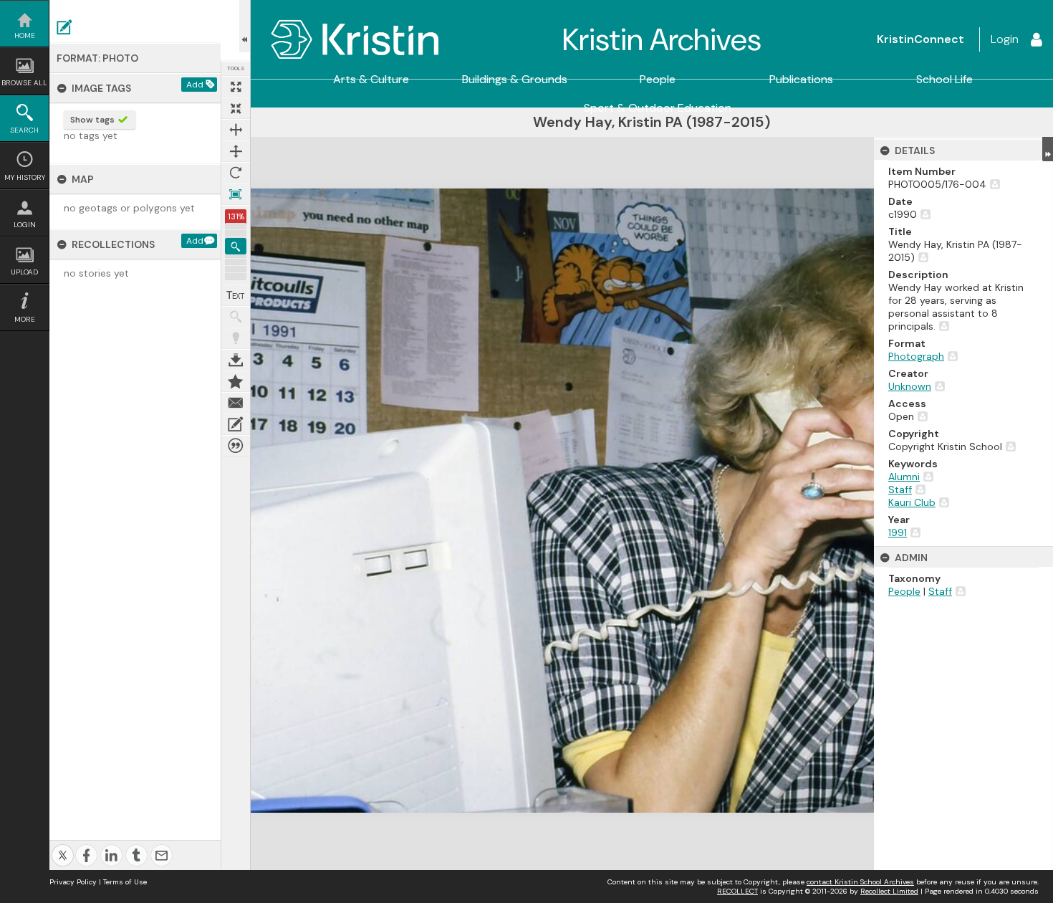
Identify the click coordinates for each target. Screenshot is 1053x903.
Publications (801, 79)
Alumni (904, 476)
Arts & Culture (371, 79)
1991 (897, 532)
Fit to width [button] (235, 129)
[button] (235, 246)
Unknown (909, 386)
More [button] (24, 319)
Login (25, 224)
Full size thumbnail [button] (235, 86)
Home (24, 35)
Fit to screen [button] (235, 108)
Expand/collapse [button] (1047, 149)
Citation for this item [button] (235, 446)
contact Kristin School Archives (860, 882)
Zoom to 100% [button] (235, 194)
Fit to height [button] (235, 151)
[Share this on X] (63, 847)
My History (24, 177)
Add (194, 84)
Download (235, 360)
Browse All (24, 82)
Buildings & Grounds (514, 79)
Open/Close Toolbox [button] (244, 26)
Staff (900, 489)
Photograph (916, 356)
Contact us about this (235, 403)
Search (24, 130)
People (657, 79)
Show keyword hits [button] (235, 317)
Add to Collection (235, 381)
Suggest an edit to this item (64, 27)
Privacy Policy (73, 882)
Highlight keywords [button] (235, 338)
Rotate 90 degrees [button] (235, 172)
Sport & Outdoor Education (657, 108)
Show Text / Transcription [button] (235, 295)
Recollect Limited (889, 891)
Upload (24, 272)
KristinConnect (920, 39)
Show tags (92, 119)
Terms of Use (125, 882)
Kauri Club (912, 502)
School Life (944, 79)
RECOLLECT (737, 891)
